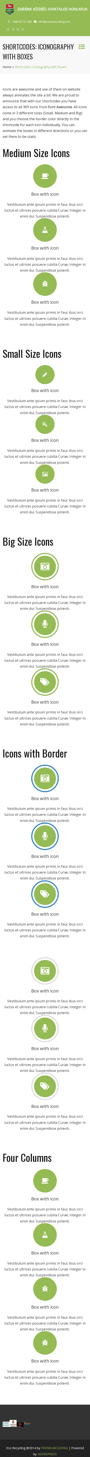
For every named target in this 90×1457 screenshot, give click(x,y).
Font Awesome (60, 107)
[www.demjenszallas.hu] (6, 1425)
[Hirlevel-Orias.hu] (20, 1425)
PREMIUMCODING (54, 1448)
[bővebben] (27, 1425)
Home (7, 67)
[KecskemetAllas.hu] (13, 1425)
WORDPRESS (47, 1454)
